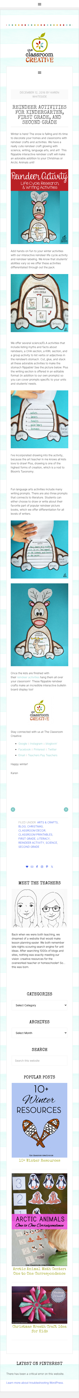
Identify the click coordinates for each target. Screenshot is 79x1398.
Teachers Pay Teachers (42, 755)
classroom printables (35, 834)
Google (22, 743)
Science (51, 842)
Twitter (52, 749)
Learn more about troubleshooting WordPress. (35, 1382)
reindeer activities (28, 677)
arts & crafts (47, 822)
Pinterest (39, 749)
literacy (43, 838)
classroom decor (31, 830)
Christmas (35, 826)
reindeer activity (31, 842)
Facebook (24, 749)
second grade (28, 846)
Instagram (36, 743)
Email (21, 755)
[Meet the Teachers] (39, 908)
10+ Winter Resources (39, 1161)
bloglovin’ (51, 743)
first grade (26, 838)
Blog (22, 826)
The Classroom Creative (39, 47)
